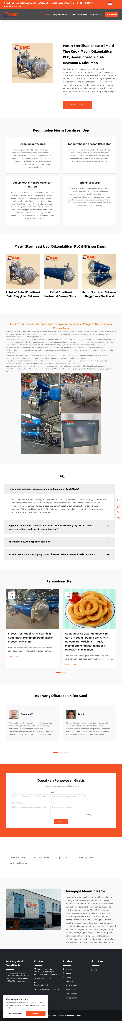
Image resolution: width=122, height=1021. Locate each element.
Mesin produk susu (73, 985)
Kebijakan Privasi (74, 1015)
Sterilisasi (70, 981)
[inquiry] (118, 518)
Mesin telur (70, 989)
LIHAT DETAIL (23, 271)
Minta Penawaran (112, 15)
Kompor (69, 977)
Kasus (80, 14)
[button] (58, 672)
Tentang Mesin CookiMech (15, 963)
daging (68, 973)
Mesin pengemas (72, 993)
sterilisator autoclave (19, 857)
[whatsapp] (118, 506)
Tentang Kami (56, 14)
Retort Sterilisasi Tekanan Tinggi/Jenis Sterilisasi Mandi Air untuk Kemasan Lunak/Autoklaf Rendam (99, 294)
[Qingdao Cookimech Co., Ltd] (12, 14)
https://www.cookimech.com (48, 989)
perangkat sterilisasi (63, 857)
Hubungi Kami (93, 14)
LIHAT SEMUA (13, 656)
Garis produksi (71, 997)
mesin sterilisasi (41, 857)
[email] (118, 512)
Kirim (61, 821)
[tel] (118, 501)
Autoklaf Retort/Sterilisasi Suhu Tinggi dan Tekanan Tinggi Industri (23, 294)
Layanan (73, 14)
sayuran (69, 969)
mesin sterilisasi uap (19, 863)
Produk (64, 14)
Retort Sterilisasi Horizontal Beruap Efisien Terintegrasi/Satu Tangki (61, 294)
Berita (85, 14)
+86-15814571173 (86, 3)
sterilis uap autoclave (87, 857)
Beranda (47, 14)
